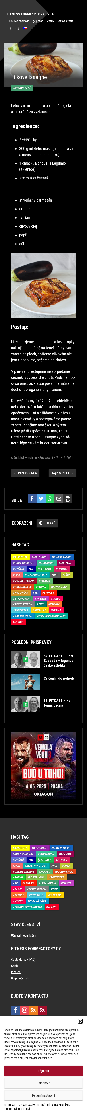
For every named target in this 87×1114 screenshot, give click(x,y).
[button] (80, 1021)
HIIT (55, 575)
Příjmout (43, 1071)
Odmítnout (43, 1083)
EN (31, 569)
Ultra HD (40, 610)
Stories (49, 592)
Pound (42, 586)
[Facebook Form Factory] (15, 1010)
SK (36, 592)
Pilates (45, 580)
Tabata (41, 598)
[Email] (58, 498)
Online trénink (19, 21)
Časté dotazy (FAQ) (23, 959)
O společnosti (20, 978)
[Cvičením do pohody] (43, 693)
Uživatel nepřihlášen (23, 935)
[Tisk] (67, 498)
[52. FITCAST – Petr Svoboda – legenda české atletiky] (43, 671)
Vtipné (56, 610)
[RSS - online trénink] (42, 1010)
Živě (40, 21)
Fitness (62, 569)
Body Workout (24, 563)
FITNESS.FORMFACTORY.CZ (28, 14)
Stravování (22, 88)
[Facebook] (32, 498)
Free (17, 575)
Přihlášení (65, 21)
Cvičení (19, 569)
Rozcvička (21, 592)
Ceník (50, 21)
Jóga (67, 575)
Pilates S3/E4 (25, 473)
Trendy (54, 604)
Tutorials (21, 610)
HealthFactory (37, 575)
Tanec (56, 598)
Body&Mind (47, 563)
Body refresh (62, 557)
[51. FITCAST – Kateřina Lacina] (43, 716)
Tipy (41, 604)
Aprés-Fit (21, 557)
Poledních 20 (23, 586)
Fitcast (46, 569)
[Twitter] (41, 498)
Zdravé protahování (51, 616)
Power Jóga (60, 586)
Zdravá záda (23, 616)
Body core (40, 557)
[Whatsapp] (50, 498)
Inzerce (16, 972)
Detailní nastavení (43, 1095)
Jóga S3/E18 (62, 473)
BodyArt (66, 563)
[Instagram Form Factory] (24, 1010)
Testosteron (23, 604)
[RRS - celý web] (33, 1010)
